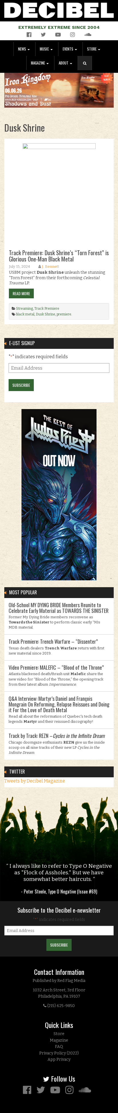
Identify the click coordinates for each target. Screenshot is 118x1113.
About (64, 63)
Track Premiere (46, 309)
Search (87, 69)
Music (45, 49)
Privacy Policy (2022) (59, 1053)
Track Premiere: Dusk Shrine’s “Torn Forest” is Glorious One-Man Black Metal (59, 255)
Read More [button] (21, 293)
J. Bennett (50, 266)
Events (68, 49)
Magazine (38, 63)
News (22, 49)
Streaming (24, 309)
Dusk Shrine (45, 314)
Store (92, 49)
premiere (64, 314)
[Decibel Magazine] (59, 9)
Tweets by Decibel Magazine (34, 781)
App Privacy (59, 1059)
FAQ (59, 1046)
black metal (25, 314)
